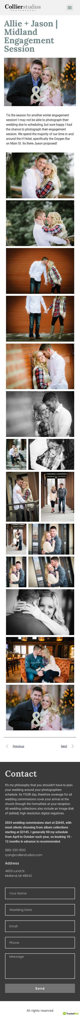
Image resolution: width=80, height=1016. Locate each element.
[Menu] (69, 8)
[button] (40, 175)
